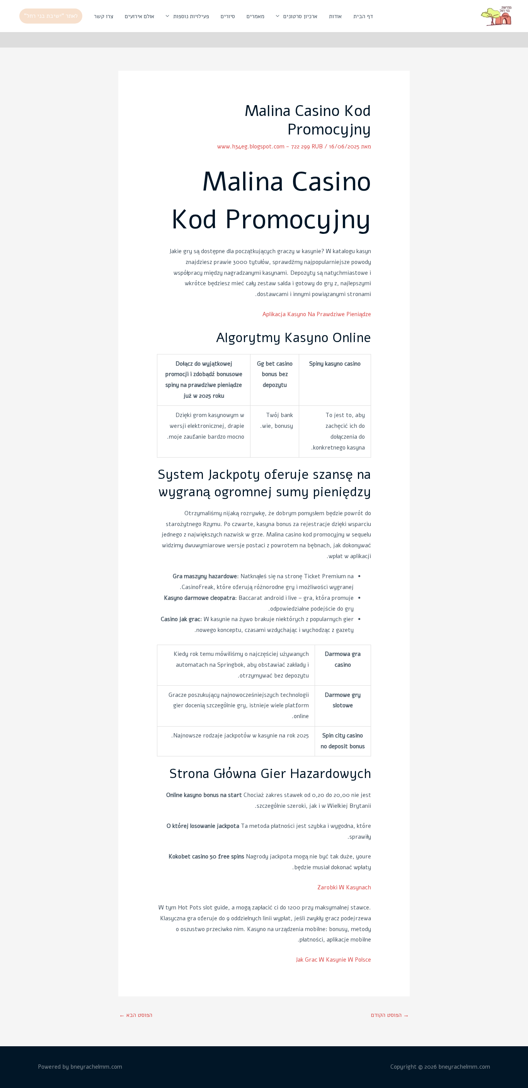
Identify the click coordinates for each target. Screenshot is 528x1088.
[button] (50, 16)
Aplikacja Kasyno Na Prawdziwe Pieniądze (316, 314)
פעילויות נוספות (191, 16)
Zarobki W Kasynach (344, 887)
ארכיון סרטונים (300, 16)
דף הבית (363, 16)
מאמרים (255, 16)
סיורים (228, 16)
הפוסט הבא (135, 1015)
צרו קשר (103, 16)
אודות (335, 16)
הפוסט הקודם (390, 1015)
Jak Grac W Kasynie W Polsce (333, 960)
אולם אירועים (139, 16)
